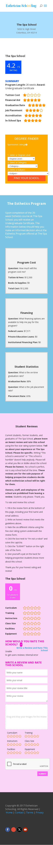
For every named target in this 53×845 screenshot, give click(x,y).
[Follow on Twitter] (19, 829)
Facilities (11, 749)
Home (9, 812)
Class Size (29, 741)
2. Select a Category (17, 162)
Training (28, 732)
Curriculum (12, 732)
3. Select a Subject (16, 169)
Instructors (12, 741)
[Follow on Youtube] (25, 829)
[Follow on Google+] (13, 829)
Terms (29, 812)
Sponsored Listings (17, 144)
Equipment (30, 749)
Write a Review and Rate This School (32, 649)
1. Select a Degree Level (19, 155)
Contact (19, 812)
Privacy (40, 812)
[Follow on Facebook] (7, 829)
